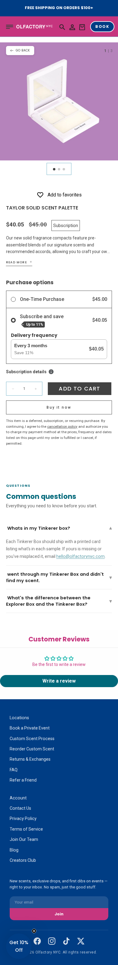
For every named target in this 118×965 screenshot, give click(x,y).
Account (18, 797)
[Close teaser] (34, 931)
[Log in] (72, 27)
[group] (59, 101)
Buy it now (59, 407)
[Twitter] (80, 941)
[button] (9, 26)
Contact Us (20, 808)
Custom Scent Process (32, 738)
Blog (14, 850)
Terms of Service (26, 829)
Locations (19, 717)
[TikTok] (66, 941)
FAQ (14, 769)
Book (102, 26)
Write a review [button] (59, 681)
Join (59, 914)
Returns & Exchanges (30, 759)
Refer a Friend (23, 780)
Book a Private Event (30, 728)
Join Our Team (24, 839)
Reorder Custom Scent (32, 748)
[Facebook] (37, 941)
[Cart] (82, 27)
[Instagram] (51, 941)
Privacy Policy (23, 818)
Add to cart (79, 388)
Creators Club (23, 860)
